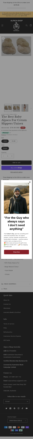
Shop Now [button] (16, 252)
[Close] (30, 182)
